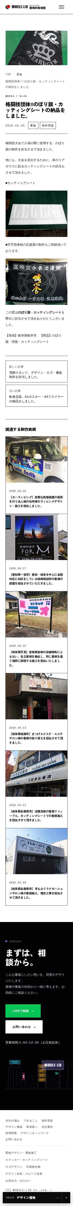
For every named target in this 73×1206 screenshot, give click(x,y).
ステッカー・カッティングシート (26, 1160)
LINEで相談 (23, 1011)
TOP (8, 74)
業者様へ (32, 1127)
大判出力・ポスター (18, 1181)
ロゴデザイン (13, 1167)
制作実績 (48, 125)
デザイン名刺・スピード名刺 (23, 1174)
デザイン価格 (13, 1127)
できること (31, 1120)
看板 (19, 74)
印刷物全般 (33, 1167)
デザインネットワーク (35, 1133)
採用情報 (11, 1133)
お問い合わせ (24, 1027)
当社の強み (12, 1120)
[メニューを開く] (63, 7)
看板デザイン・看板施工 (21, 1153)
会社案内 (47, 1127)
